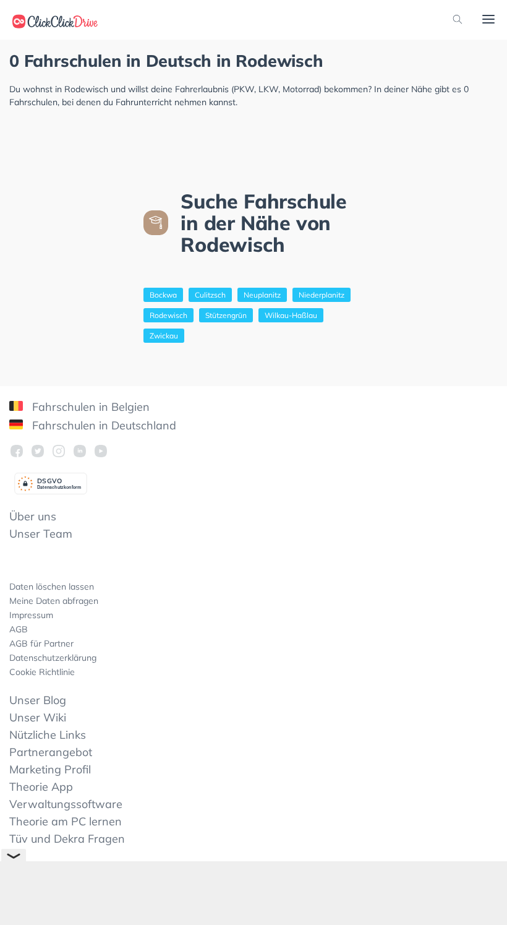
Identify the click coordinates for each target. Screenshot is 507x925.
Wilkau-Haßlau (291, 315)
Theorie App (41, 787)
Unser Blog (37, 700)
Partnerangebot (50, 752)
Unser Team (40, 534)
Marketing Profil (50, 769)
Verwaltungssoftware (65, 804)
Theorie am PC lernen (65, 821)
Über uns (32, 516)
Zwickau (164, 335)
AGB (18, 629)
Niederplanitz (321, 294)
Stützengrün (226, 315)
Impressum (31, 615)
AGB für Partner (41, 643)
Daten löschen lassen (51, 586)
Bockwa (163, 294)
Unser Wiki (37, 717)
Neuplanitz (262, 294)
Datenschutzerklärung (52, 657)
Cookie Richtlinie (42, 672)
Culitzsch (210, 294)
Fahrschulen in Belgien (89, 407)
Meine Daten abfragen (53, 600)
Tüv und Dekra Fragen (67, 839)
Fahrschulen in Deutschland (102, 425)
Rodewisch (168, 315)
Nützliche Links (47, 735)
